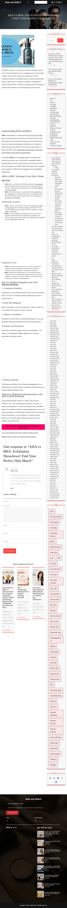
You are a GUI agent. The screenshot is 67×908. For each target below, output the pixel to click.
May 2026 (53, 323)
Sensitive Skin (54, 679)
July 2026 (53, 321)
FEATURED (53, 108)
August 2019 (54, 437)
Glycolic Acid (54, 599)
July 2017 (53, 480)
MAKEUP (53, 126)
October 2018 (54, 452)
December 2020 (54, 409)
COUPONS (55, 238)
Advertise (54, 173)
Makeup (52, 646)
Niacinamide (54, 652)
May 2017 (53, 484)
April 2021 (53, 405)
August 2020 (54, 417)
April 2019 (53, 441)
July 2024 (53, 366)
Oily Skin (53, 663)
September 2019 (54, 435)
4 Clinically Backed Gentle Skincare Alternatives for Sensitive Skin (52, 876)
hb (52, 258)
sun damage (10, 207)
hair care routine (55, 616)
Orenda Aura (55, 283)
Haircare (52, 610)
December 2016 (54, 494)
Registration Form (57, 295)
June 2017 (53, 482)
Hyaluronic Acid (55, 632)
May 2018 (53, 460)
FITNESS (52, 110)
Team (56, 167)
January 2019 (54, 446)
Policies (54, 287)
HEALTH (52, 118)
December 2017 (54, 470)
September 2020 (54, 415)
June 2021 (53, 401)
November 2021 (54, 393)
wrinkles (40, 206)
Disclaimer (55, 240)
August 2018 (54, 456)
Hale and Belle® (13, 2)
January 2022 (54, 391)
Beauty (52, 541)
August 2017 (54, 478)
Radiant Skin (54, 668)
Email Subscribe (56, 242)
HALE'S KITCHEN (55, 116)
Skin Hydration (55, 754)
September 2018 (54, 454)
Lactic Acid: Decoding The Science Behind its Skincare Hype (20, 433)
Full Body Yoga (54, 112)
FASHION (53, 106)
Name (5, 525)
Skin (51, 685)
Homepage (55, 262)
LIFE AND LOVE (55, 122)
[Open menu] (28, 2)
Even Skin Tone (55, 569)
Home (53, 260)
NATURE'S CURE (55, 132)
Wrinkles (53, 765)
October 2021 (54, 395)
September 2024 (54, 362)
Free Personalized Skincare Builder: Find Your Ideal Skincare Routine (59, 193)
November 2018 (54, 450)
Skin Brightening (55, 696)
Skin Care (53, 707)
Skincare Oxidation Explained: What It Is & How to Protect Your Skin (52, 893)
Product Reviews (55, 142)
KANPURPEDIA (55, 120)
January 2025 (54, 354)
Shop (53, 297)
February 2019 (54, 445)
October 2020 (54, 413)
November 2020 (54, 411)
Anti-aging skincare (53, 534)
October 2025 (54, 336)
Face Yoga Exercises (53, 581)
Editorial (52, 102)
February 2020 (54, 427)
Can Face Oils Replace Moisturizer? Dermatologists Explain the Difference (55, 81)
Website (5, 542)
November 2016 (54, 496)
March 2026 (53, 327)
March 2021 (53, 407)
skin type (28, 87)
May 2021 (53, 403)
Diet (51, 558)
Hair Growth (54, 621)
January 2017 (54, 492)
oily (6, 194)
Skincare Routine (55, 737)
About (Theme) (56, 157)
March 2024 (53, 374)
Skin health (53, 748)
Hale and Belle (54, 114)
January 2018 (54, 468)
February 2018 (54, 466)
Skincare (53, 701)
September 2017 (54, 476)
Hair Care (53, 605)
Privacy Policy (56, 293)
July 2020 (53, 419)
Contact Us (55, 234)
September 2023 (54, 380)
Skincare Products (53, 722)
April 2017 (53, 486)
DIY (51, 100)
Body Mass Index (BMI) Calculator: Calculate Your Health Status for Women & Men (59, 218)
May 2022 (53, 389)
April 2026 (53, 325)
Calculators (55, 175)
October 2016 (54, 498)
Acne (52, 511)
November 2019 (54, 433)
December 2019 (54, 431)
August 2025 (54, 340)
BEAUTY (53, 98)
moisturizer (32, 384)
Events (54, 244)
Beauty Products (55, 547)
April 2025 (53, 348)
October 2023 (54, 378)
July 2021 (53, 399)
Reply (11, 488)
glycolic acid (32, 135)
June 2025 (53, 344)
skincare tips (54, 743)
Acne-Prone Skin (55, 517)
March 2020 (53, 425)
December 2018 (54, 448)
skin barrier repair (55, 690)
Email (5, 533)
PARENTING (54, 136)
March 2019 (53, 443)
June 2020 (53, 421)
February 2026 (54, 329)
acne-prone (11, 194)
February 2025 (54, 352)
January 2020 (54, 429)
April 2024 (53, 372)
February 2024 (54, 376)
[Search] (45, 2)
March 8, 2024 (14, 470)
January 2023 (54, 388)
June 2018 (53, 458)
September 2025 (54, 338)
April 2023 (53, 384)
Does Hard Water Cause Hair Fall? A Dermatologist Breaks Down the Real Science (52, 867)
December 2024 (54, 356)
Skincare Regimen (10, 284)
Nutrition (53, 657)
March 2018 (53, 464)
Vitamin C (53, 759)
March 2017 (53, 488)
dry (32, 184)
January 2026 (54, 331)
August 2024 (54, 364)
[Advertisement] (23, 109)
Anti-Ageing (54, 522)
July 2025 (53, 342)
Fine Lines (53, 588)
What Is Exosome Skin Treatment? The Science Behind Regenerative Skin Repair (53, 859)
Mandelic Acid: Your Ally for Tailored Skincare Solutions (19, 437)
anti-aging (53, 528)
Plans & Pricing (56, 285)
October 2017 (54, 474)
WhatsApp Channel (29, 426)
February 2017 (54, 490)
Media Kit (55, 277)
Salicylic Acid (54, 674)
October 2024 (54, 360)
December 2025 (54, 333)
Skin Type (6, 180)
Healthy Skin (54, 627)
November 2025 (54, 334)
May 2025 (53, 346)
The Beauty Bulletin (56, 145)
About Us (54, 165)
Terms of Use (55, 309)
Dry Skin (53, 563)
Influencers (55, 264)
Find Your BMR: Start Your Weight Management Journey (59, 181)
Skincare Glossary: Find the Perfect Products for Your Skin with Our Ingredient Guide (57, 303)
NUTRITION (54, 134)
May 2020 (53, 423)
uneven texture (11, 190)
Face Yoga (53, 104)
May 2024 (53, 370)
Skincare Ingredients (53, 713)
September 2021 (54, 397)
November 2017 (54, 472)
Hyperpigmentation (55, 639)
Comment (7, 506)
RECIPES (52, 144)
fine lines (34, 206)
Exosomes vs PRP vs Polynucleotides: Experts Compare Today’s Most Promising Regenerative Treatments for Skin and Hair (55, 58)
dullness (40, 188)
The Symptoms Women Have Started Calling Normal (55, 71)
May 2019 (53, 439)
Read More (8, 630)
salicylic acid (23, 157)
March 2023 (53, 386)
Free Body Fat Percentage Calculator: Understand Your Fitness (56, 252)
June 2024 (53, 368)
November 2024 (54, 358)
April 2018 (53, 462)
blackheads (16, 198)
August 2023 (54, 382)
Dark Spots (53, 552)
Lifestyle (52, 124)
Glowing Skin (54, 594)
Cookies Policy (56, 236)
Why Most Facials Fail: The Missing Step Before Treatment (52, 884)
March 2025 (53, 350)
